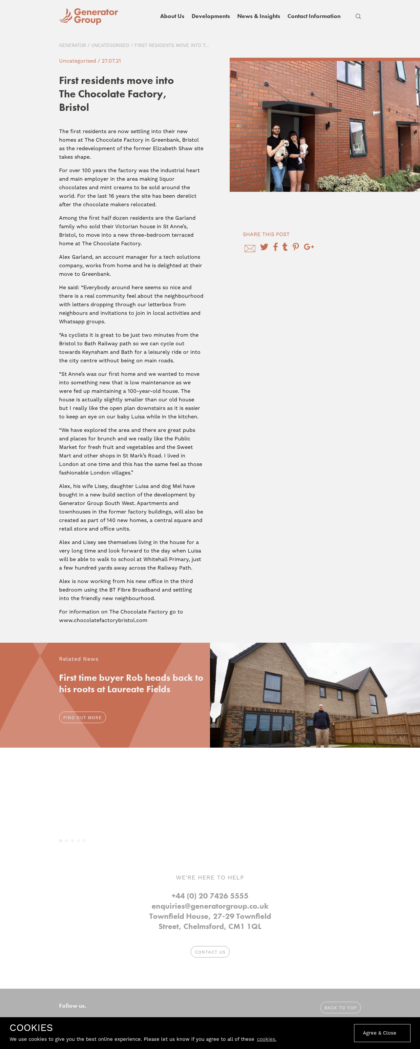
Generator (72, 45)
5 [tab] (84, 840)
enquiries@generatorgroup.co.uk (210, 906)
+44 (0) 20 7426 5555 (210, 896)
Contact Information (314, 16)
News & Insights (258, 16)
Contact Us (210, 952)
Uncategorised (110, 45)
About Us (172, 16)
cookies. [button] (267, 1039)
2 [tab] (67, 840)
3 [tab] (73, 840)
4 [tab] (78, 840)
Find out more (82, 717)
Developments (211, 16)
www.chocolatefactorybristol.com (103, 620)
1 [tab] (61, 840)
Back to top (341, 1007)
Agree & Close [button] (379, 1033)
